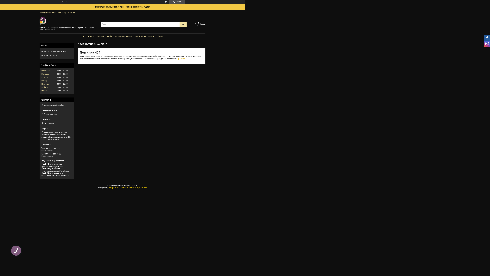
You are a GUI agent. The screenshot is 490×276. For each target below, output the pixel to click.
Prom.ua (135, 185)
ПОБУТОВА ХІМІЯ (49, 55)
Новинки (100, 36)
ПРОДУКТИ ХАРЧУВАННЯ (53, 51)
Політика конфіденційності (137, 188)
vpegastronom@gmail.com (54, 105)
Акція (109, 36)
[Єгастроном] (69, 21)
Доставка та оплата (123, 36)
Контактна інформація (144, 36)
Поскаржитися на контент (117, 188)
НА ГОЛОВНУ (88, 36)
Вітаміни (183, 59)
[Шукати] (183, 24)
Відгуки (160, 36)
